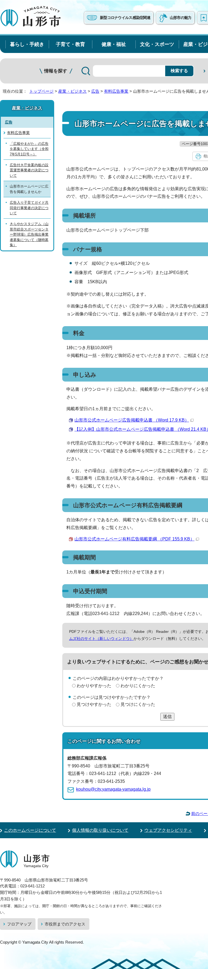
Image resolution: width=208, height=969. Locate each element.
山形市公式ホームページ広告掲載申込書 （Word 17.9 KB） (131, 420)
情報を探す (55, 70)
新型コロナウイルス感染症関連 (125, 17)
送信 (167, 716)
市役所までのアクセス (65, 924)
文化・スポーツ (157, 44)
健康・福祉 (114, 44)
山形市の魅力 (180, 17)
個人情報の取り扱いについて (100, 830)
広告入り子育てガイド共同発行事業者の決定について (29, 208)
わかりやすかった (94, 685)
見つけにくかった (138, 704)
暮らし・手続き (27, 44)
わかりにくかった (138, 685)
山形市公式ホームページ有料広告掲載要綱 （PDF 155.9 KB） (134, 539)
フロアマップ (19, 924)
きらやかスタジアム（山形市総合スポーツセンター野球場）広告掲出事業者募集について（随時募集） (29, 234)
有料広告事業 (116, 91)
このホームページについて (30, 830)
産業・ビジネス (72, 91)
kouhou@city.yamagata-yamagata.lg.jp (113, 789)
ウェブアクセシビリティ (168, 830)
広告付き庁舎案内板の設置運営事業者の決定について (29, 170)
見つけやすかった (94, 704)
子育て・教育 (70, 44)
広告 (95, 91)
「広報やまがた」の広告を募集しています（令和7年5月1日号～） (29, 149)
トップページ (41, 91)
